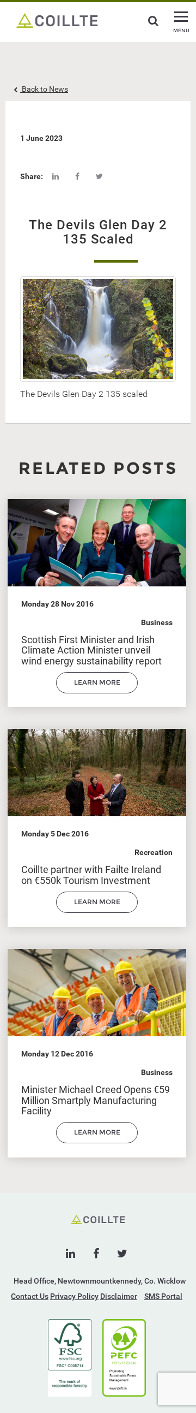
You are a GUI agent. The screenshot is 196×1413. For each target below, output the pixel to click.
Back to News (44, 89)
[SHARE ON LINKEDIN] (55, 176)
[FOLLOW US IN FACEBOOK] (96, 1253)
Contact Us (29, 1296)
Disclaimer (118, 1296)
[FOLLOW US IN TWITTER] (122, 1253)
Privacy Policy (74, 1296)
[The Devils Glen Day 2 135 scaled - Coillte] (57, 19)
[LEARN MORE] (97, 690)
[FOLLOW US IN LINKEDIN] (70, 1253)
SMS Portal (163, 1296)
